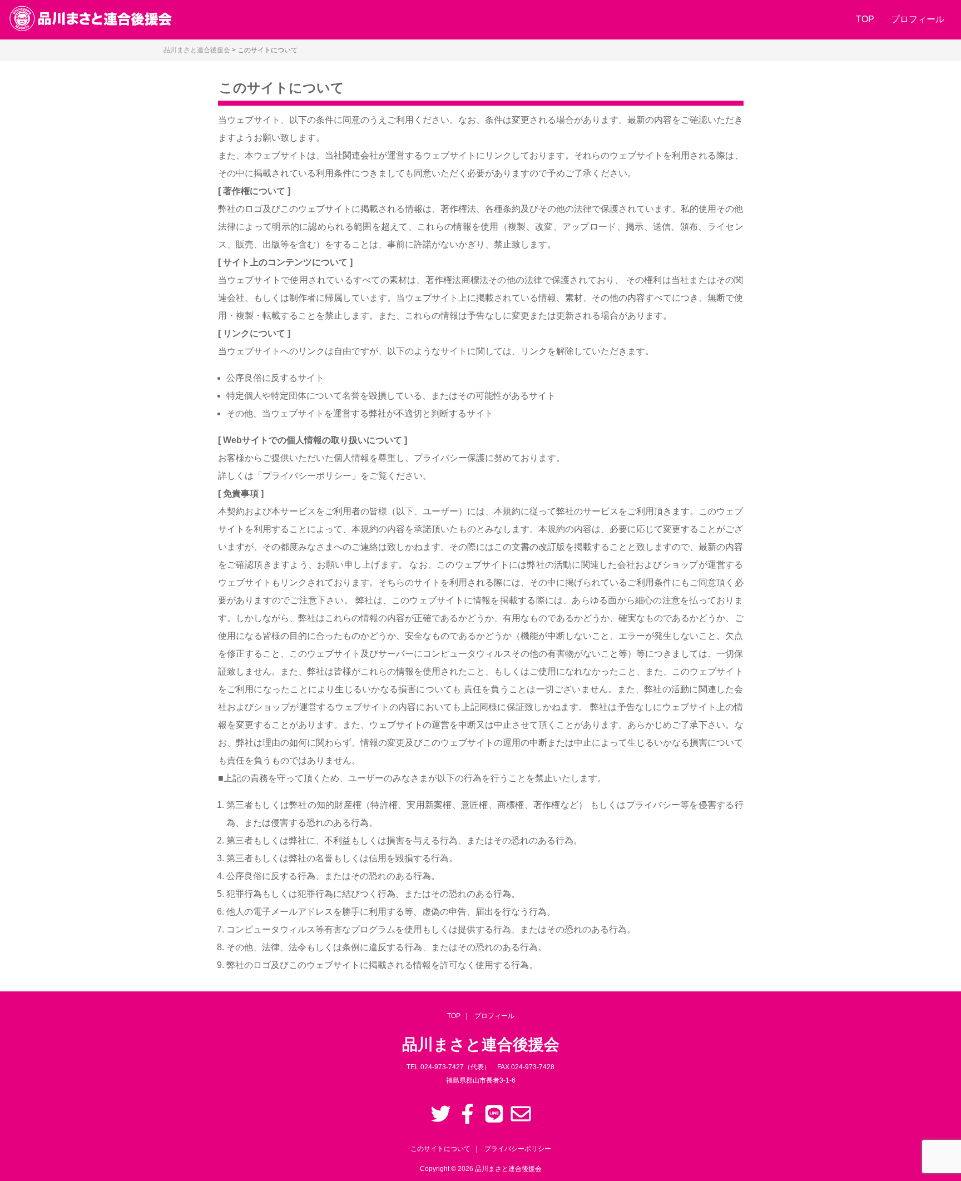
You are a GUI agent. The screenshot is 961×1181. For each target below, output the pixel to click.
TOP (865, 19)
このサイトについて (440, 1149)
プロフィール (917, 19)
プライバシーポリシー (517, 1149)
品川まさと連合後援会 (508, 1169)
